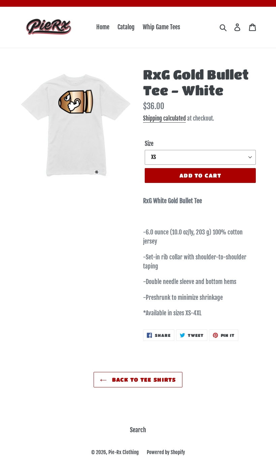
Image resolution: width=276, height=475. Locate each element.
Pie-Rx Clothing (123, 452)
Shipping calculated (164, 118)
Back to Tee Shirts (143, 379)
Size (149, 143)
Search (138, 430)
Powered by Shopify (166, 452)
